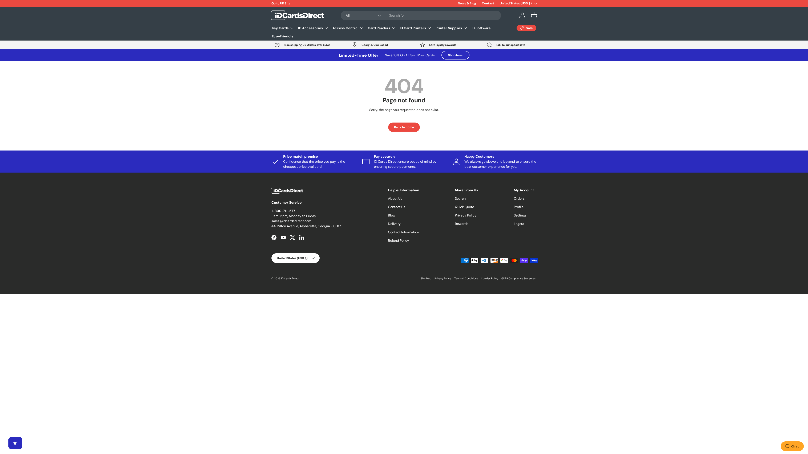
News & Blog (467, 3)
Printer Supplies (449, 28)
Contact (488, 3)
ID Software (481, 28)
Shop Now (455, 55)
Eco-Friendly (282, 36)
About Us (395, 198)
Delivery (394, 224)
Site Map (426, 278)
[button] (534, 15)
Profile (519, 207)
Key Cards (280, 28)
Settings (520, 215)
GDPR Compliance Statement (519, 278)
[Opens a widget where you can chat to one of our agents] (792, 446)
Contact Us (396, 207)
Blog (391, 215)
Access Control (345, 28)
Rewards (461, 224)
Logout (519, 224)
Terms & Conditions (466, 278)
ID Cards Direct (290, 278)
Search (460, 198)
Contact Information (403, 232)
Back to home (404, 127)
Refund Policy (398, 240)
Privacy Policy (465, 215)
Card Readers (379, 28)
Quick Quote (464, 207)
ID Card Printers (413, 28)
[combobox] (421, 15)
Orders (519, 198)
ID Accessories (310, 28)
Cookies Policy (489, 278)
